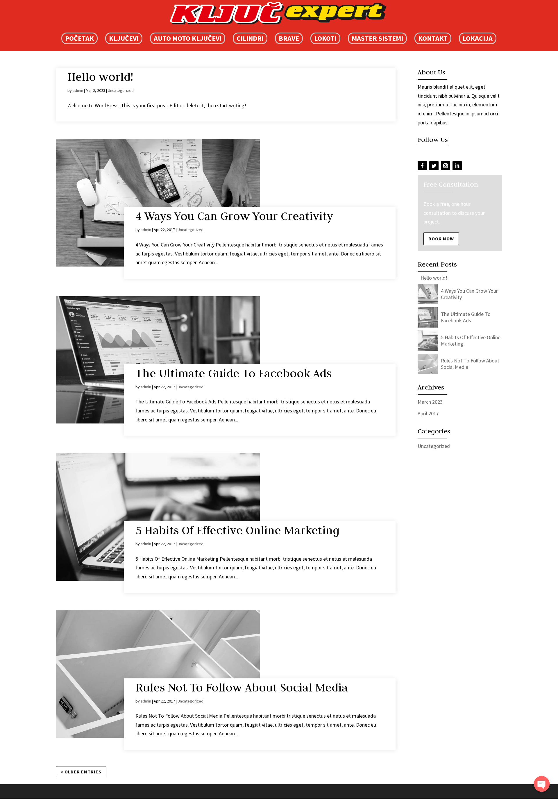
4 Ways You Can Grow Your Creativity (234, 216)
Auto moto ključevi (187, 38)
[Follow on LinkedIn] (457, 165)
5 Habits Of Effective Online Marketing (237, 530)
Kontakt (433, 38)
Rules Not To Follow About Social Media (241, 687)
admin (78, 90)
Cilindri (250, 38)
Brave (289, 38)
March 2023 (430, 401)
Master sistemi (377, 38)
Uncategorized (121, 90)
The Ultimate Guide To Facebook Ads (233, 373)
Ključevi (124, 38)
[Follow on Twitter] (434, 165)
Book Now (441, 239)
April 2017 (428, 413)
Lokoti (325, 38)
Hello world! (100, 76)
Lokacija (478, 38)
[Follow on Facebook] (422, 165)
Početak (79, 38)
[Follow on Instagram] (445, 165)
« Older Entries (81, 772)
